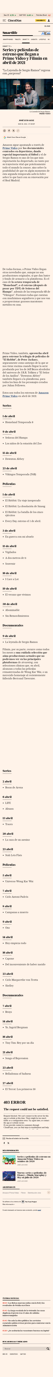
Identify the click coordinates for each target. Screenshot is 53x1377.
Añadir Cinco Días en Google (16, 137)
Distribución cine (34, 1193)
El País (47, 26)
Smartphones (8, 39)
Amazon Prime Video (11, 1193)
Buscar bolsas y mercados (15, 1342)
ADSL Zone (44, 33)
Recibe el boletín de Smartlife (17, 1138)
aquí (39, 1210)
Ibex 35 (6, 15)
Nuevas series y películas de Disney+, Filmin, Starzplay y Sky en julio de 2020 (32, 1175)
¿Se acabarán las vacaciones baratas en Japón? (28, 1330)
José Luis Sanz (26, 120)
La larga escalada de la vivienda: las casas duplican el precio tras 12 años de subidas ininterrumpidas (24, 1313)
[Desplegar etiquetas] (48, 1192)
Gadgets (34, 39)
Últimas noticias (11, 1298)
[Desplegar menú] (4, 20)
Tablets (18, 39)
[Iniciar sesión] (48, 20)
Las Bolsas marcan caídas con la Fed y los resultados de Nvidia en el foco (24, 1304)
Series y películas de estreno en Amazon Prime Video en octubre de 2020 (33, 1159)
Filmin (23, 1193)
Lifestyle (42, 39)
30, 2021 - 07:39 (26, 124)
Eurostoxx (14, 1354)
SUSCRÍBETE (40, 20)
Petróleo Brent (41, 15)
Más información (8, 1204)
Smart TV (26, 39)
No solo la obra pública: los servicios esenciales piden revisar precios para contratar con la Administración (26, 1323)
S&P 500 (22, 15)
